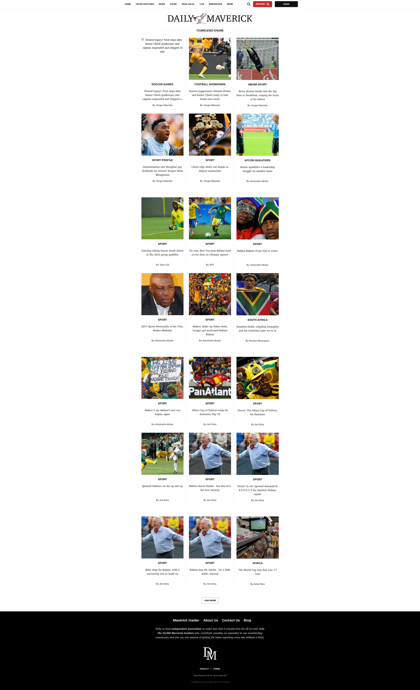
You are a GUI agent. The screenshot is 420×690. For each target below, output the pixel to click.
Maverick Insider (186, 620)
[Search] (249, 4)
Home (128, 4)
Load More (210, 600)
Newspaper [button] (215, 4)
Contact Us (231, 620)
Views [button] (173, 4)
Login (286, 4)
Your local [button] (188, 4)
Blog (247, 620)
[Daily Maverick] (210, 19)
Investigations (145, 4)
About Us (210, 620)
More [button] (230, 4)
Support (260, 4)
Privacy (204, 669)
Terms (216, 669)
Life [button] (202, 4)
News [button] (162, 4)
